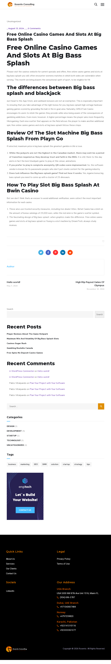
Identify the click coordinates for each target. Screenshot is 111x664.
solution (54, 464)
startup (66, 464)
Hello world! (43, 371)
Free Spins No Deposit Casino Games (25, 353)
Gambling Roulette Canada (20, 348)
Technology (14, 440)
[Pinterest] (55, 252)
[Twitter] (40, 252)
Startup (12, 435)
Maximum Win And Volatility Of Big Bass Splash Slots (33, 338)
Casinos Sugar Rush (16, 343)
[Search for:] (55, 406)
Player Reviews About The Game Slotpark (27, 334)
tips (88, 464)
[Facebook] (48, 252)
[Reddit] (70, 252)
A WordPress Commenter (21, 371)
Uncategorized (15, 445)
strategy (78, 464)
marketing (25, 464)
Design (10, 426)
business (12, 464)
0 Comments (34, 28)
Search (10, 309)
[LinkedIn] (62, 252)
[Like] (103, 241)
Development (14, 431)
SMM (44, 464)
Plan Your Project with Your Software (47, 383)
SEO (36, 464)
